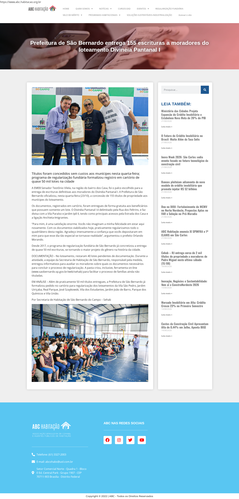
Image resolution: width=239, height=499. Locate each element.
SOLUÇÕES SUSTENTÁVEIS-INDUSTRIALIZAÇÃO (149, 15)
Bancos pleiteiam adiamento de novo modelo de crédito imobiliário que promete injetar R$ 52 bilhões (183, 185)
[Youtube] (142, 440)
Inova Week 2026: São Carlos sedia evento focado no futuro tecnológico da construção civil (184, 160)
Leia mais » (166, 126)
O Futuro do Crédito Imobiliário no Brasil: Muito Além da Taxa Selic (182, 137)
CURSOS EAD (124, 8)
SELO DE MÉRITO (71, 15)
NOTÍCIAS (104, 8)
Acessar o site (185, 15)
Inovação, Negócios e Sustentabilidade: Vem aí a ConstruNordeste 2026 (184, 283)
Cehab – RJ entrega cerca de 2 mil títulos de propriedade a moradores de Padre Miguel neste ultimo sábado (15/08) (184, 258)
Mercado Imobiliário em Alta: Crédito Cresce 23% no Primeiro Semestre (183, 304)
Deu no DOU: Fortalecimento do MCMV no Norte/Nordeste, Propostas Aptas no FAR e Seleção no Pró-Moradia (184, 210)
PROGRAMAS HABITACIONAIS (103, 15)
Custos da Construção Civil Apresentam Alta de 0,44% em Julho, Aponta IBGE (184, 325)
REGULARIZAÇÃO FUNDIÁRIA (169, 8)
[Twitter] (130, 440)
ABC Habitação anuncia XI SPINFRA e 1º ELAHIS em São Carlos (184, 233)
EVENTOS (141, 8)
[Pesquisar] (205, 90)
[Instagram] (119, 440)
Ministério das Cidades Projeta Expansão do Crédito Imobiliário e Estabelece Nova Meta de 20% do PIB (183, 114)
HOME (66, 8)
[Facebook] (108, 440)
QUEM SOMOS (83, 8)
